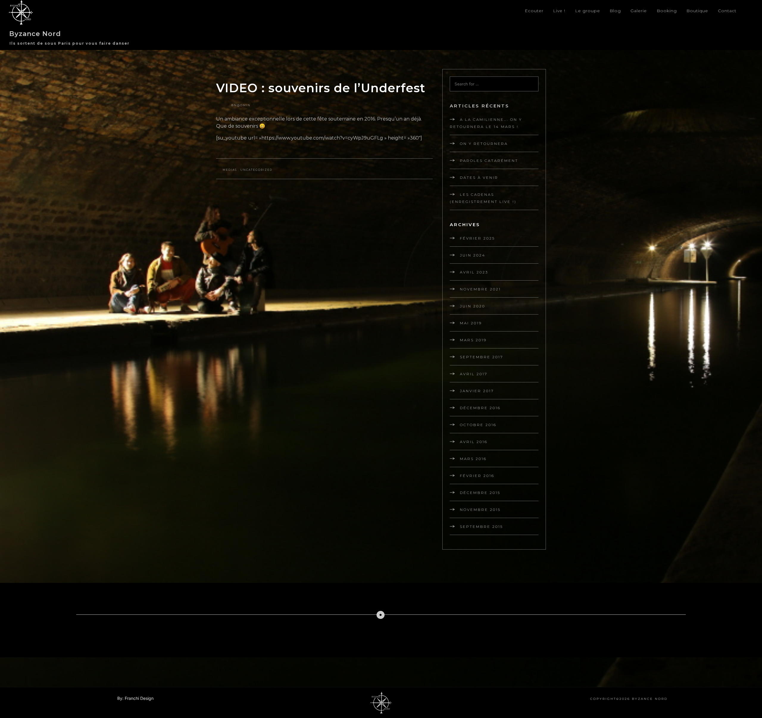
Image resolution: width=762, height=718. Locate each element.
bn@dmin (241, 105)
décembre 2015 (480, 492)
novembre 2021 (480, 289)
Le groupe (587, 10)
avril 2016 (474, 441)
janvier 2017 (477, 391)
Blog (615, 10)
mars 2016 (473, 458)
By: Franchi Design (135, 698)
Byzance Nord (35, 34)
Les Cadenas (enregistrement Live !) (483, 198)
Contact (727, 10)
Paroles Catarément (489, 160)
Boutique (697, 10)
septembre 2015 (481, 526)
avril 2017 (474, 374)
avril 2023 (474, 272)
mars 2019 (473, 340)
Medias (230, 169)
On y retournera (484, 143)
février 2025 (477, 238)
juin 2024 (472, 255)
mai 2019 (471, 323)
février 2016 (477, 475)
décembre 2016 (480, 408)
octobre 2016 (478, 425)
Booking (667, 10)
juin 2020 (472, 306)
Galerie (638, 10)
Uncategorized (256, 169)
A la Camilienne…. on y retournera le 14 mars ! (486, 123)
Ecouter (534, 10)
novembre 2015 (480, 509)
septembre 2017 (481, 357)
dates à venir (479, 177)
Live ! (559, 10)
